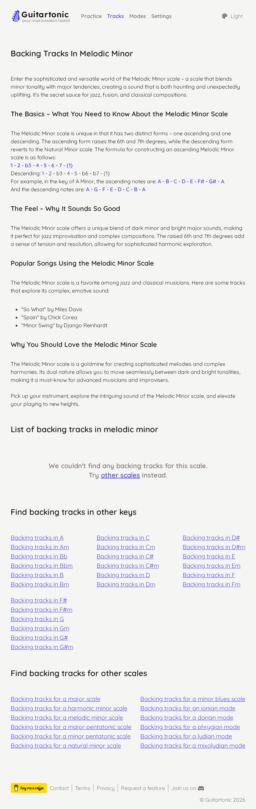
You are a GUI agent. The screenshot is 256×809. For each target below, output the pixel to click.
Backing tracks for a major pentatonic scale (71, 727)
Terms (82, 788)
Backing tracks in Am (40, 547)
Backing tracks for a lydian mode (186, 736)
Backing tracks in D (123, 575)
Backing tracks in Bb (39, 556)
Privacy (106, 788)
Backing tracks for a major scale (55, 699)
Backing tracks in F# (39, 600)
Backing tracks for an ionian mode (187, 708)
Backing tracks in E (209, 556)
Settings (161, 16)
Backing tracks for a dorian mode (186, 717)
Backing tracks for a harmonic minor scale (69, 708)
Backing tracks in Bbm (42, 565)
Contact (59, 788)
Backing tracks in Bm (40, 584)
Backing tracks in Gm (40, 628)
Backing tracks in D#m (214, 547)
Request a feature (143, 788)
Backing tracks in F (209, 575)
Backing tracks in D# (211, 537)
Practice (91, 16)
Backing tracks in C (123, 537)
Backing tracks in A (37, 537)
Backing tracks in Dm (126, 584)
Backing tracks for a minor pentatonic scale (71, 736)
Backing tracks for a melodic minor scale (67, 717)
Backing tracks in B (37, 575)
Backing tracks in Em (211, 565)
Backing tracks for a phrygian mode (190, 727)
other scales (120, 475)
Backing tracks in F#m (41, 609)
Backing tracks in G (37, 619)
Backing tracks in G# (39, 637)
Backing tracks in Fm (211, 584)
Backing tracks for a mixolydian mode (192, 745)
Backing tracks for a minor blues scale (192, 699)
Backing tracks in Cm (126, 547)
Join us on (183, 788)
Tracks (115, 16)
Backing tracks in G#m (42, 647)
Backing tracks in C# (125, 556)
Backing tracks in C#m (128, 565)
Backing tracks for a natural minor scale (66, 745)
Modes (137, 16)
